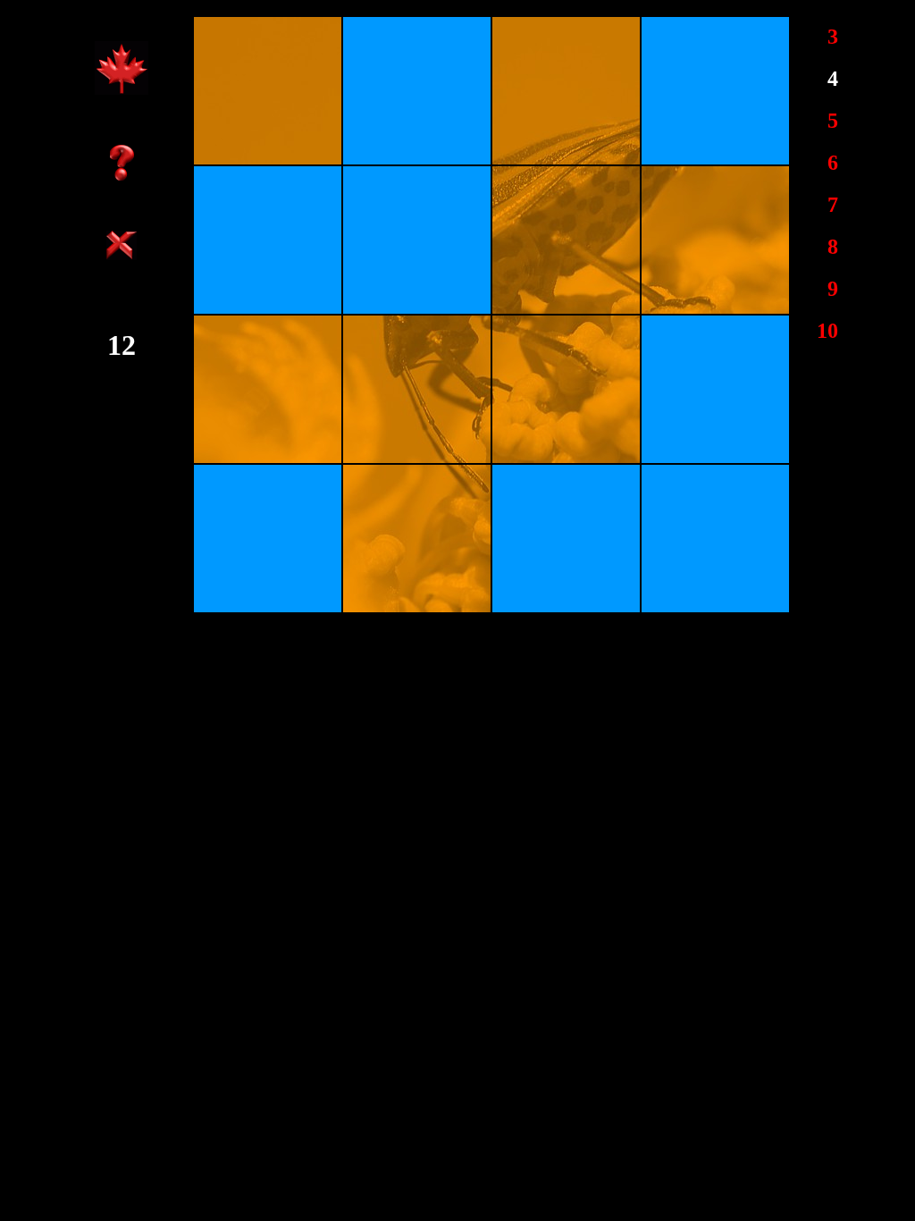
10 (827, 330)
